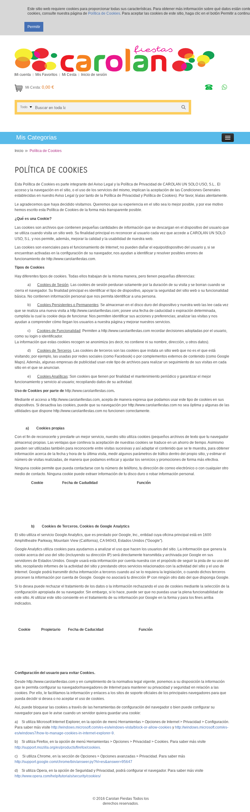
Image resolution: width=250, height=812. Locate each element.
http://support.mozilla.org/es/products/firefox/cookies (57, 747)
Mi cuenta (23, 74)
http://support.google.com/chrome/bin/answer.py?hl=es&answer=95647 (73, 762)
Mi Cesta (69, 74)
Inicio (19, 151)
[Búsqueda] (183, 107)
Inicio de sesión (94, 74)
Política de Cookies (104, 13)
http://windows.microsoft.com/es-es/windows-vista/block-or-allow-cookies (111, 727)
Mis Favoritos (46, 74)
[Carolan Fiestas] (114, 53)
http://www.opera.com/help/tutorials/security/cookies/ (58, 776)
